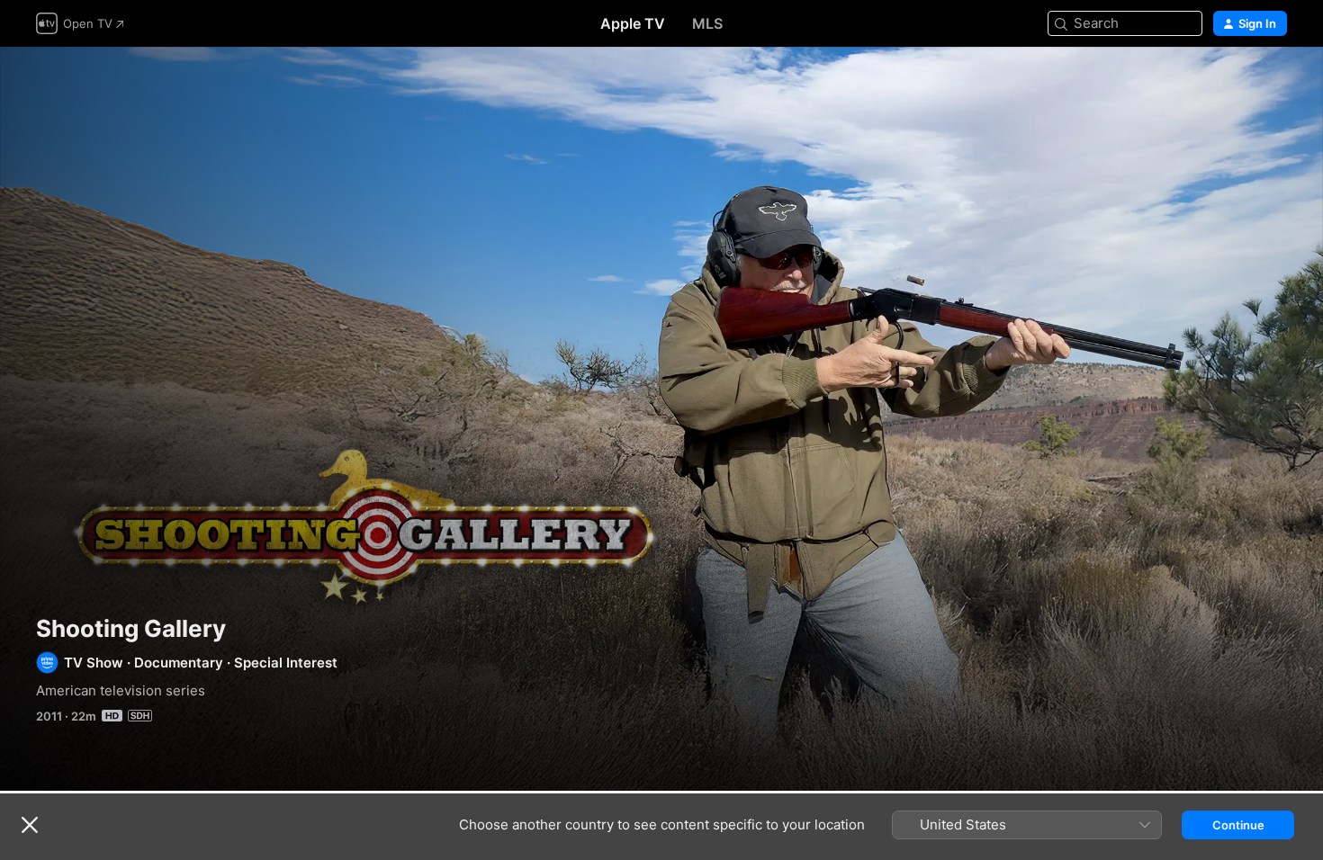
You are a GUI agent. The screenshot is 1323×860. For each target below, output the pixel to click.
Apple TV (632, 23)
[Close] (30, 825)
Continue (1238, 825)
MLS (707, 23)
